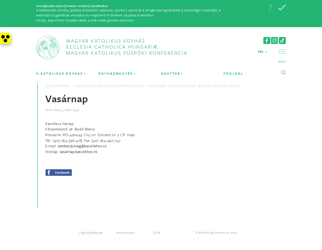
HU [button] (261, 51)
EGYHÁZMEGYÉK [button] (116, 73)
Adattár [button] (170, 73)
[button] (270, 7)
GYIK (157, 232)
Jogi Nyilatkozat (91, 232)
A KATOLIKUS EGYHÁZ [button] (59, 73)
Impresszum (125, 232)
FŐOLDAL (233, 73)
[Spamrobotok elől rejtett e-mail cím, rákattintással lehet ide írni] (82, 145)
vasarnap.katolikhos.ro (79, 151)
